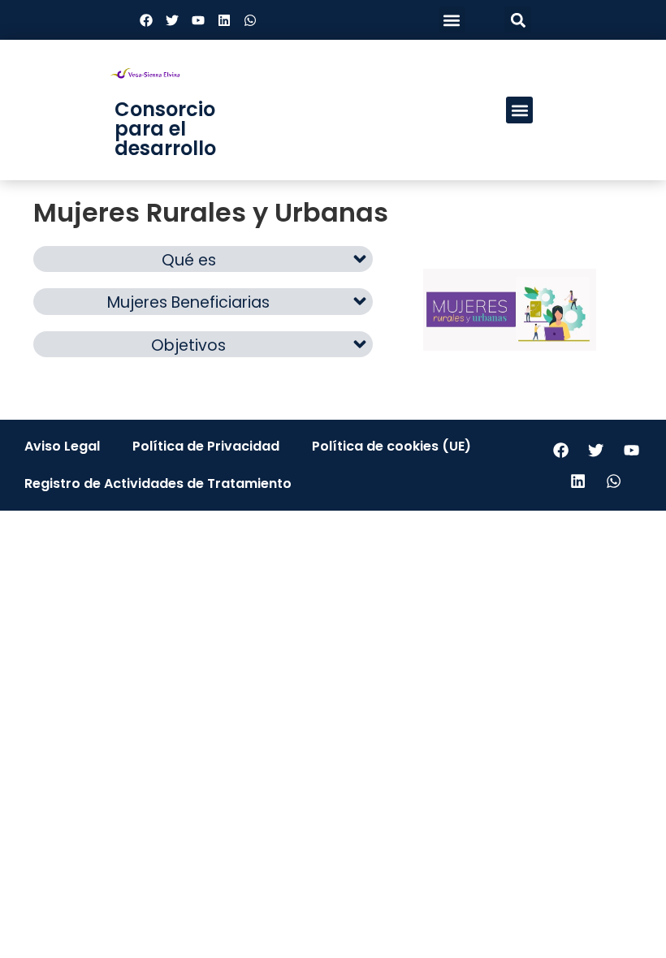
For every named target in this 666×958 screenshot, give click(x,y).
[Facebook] (146, 20)
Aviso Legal (62, 446)
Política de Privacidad (205, 446)
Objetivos (188, 345)
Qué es (189, 260)
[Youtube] (198, 20)
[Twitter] (172, 20)
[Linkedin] (224, 20)
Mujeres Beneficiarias (188, 302)
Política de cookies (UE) (391, 446)
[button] (452, 19)
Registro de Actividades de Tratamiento (158, 483)
